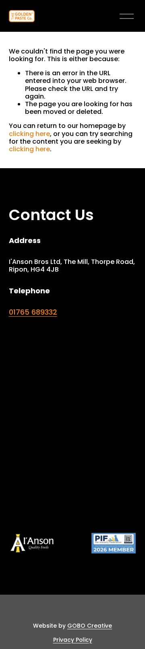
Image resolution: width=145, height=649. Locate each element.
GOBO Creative (89, 625)
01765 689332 (33, 312)
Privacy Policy (72, 640)
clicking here (29, 133)
